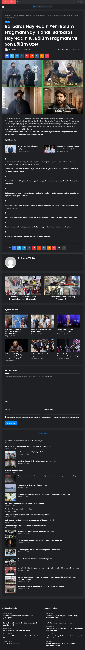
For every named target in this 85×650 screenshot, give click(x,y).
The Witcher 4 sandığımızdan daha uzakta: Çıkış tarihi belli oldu (42, 540)
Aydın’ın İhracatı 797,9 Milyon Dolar (28, 2)
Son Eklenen (42, 433)
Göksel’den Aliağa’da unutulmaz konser (65, 330)
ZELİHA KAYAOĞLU (14, 50)
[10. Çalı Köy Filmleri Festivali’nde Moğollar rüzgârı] (68, 345)
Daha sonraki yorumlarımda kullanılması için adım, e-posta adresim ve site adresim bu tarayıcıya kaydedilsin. (43, 417)
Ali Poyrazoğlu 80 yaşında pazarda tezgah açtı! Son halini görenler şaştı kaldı (14, 356)
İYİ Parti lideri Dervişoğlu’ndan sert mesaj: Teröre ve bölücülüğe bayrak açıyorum (48, 568)
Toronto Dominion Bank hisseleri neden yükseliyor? (24, 441)
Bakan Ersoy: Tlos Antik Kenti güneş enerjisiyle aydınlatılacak (28, 446)
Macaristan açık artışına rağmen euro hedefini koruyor (25, 526)
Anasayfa (9, 15)
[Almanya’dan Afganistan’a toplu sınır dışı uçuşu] (10, 534)
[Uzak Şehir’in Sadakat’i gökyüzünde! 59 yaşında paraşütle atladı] (16, 321)
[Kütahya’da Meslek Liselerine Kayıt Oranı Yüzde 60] (10, 464)
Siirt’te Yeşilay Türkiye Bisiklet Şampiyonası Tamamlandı (39, 550)
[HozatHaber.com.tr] (42, 6)
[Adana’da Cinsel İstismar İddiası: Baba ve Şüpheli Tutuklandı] (10, 589)
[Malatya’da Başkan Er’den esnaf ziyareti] (42, 321)
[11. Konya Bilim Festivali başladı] (42, 345)
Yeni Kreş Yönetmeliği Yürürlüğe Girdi (18, 509)
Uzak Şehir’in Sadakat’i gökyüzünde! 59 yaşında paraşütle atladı (14, 331)
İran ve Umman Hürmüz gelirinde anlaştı (33, 485)
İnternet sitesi (48, 409)
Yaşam (15, 15)
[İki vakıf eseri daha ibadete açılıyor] (10, 149)
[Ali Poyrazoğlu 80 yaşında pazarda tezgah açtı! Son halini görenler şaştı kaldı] (16, 345)
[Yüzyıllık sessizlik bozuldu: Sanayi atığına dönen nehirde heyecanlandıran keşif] (10, 479)
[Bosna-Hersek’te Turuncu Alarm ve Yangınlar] (10, 562)
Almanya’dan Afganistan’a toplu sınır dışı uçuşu (36, 531)
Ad (6, 402)
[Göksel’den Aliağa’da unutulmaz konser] (68, 321)
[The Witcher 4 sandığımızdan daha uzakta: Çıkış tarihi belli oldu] (10, 543)
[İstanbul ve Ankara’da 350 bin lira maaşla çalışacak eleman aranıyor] (10, 497)
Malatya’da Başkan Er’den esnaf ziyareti (41, 330)
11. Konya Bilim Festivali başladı (39, 355)
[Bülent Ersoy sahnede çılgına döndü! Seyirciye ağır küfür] (49, 149)
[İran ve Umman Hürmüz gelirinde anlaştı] (10, 488)
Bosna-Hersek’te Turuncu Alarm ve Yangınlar (35, 559)
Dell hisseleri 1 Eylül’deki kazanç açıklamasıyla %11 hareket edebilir (29, 520)
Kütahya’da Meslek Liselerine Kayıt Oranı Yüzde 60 (37, 461)
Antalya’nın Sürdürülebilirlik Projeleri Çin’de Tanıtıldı (24, 503)
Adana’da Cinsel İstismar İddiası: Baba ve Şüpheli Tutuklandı (41, 586)
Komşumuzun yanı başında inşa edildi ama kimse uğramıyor (27, 515)
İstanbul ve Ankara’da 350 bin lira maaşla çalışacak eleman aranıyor (44, 494)
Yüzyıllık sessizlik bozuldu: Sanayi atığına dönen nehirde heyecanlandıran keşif (47, 476)
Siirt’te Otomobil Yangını (14, 470)
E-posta (8, 409)
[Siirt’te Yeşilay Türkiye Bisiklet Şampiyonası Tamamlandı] (10, 552)
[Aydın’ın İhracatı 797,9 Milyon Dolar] (10, 455)
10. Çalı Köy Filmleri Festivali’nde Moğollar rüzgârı (68, 355)
